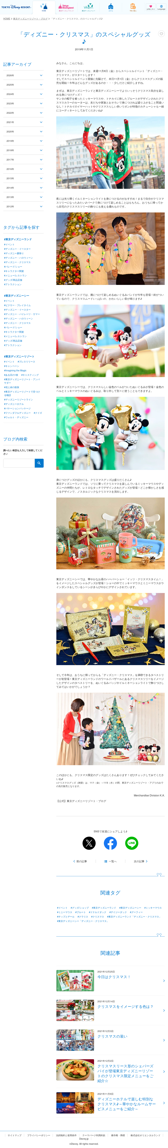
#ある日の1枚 (11, 374)
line (131, 843)
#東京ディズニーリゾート (19, 356)
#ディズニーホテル (14, 404)
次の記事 (139, 861)
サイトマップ (14, 1135)
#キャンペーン (11, 366)
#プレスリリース (26, 361)
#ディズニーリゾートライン (18, 399)
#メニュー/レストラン (15, 275)
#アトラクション (12, 284)
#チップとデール (65, 916)
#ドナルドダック (97, 912)
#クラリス (83, 916)
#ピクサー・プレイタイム (17, 305)
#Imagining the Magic (15, 370)
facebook (110, 843)
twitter (89, 843)
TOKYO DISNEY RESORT (16, 7)
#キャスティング (30, 374)
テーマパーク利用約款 (93, 1135)
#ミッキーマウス (153, 907)
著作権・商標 (118, 1135)
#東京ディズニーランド (104, 907)
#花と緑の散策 (11, 387)
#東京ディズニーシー (130, 907)
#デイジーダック (118, 912)
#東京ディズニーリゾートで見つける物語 (22, 393)
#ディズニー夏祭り (14, 253)
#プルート (80, 912)
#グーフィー (136, 912)
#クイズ (38, 412)
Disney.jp (84, 1138)
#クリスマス (97, 916)
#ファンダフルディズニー (17, 412)
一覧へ (113, 861)
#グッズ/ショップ (80, 907)
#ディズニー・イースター (17, 248)
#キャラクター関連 (14, 271)
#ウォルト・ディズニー (16, 417)
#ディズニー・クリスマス (17, 262)
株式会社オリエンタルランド (145, 1135)
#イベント (62, 907)
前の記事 (81, 861)
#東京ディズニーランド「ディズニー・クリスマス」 (134, 916)
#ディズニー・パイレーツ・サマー (22, 314)
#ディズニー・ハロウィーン (18, 257)
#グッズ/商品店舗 (13, 279)
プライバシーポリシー (38, 1135)
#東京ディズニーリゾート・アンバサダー (22, 381)
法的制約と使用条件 (66, 1135)
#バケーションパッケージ (17, 408)
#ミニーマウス (64, 912)
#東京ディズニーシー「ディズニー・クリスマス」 (83, 921)
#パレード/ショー (13, 266)
